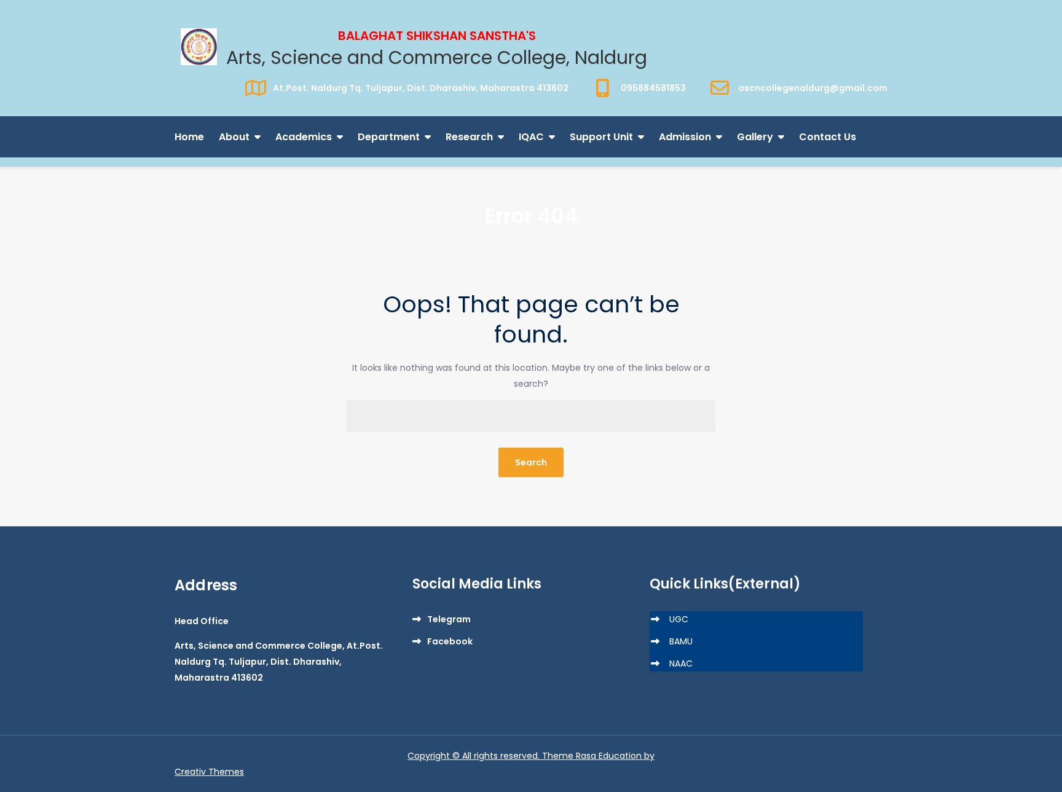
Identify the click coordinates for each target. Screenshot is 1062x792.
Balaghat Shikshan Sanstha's (437, 35)
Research (469, 137)
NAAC (681, 663)
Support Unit (601, 137)
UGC (678, 619)
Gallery (755, 137)
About (234, 137)
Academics (303, 137)
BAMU (681, 641)
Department (389, 137)
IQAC (531, 137)
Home (189, 137)
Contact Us (827, 137)
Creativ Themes (209, 772)
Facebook (450, 641)
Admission (685, 137)
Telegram (449, 619)
